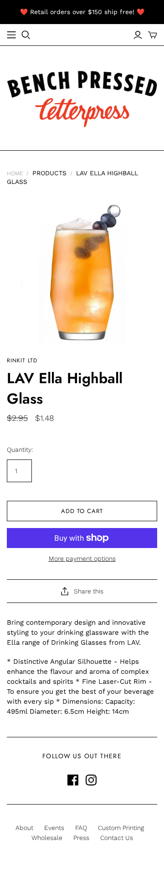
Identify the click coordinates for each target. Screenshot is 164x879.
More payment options (82, 558)
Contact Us (116, 837)
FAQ (81, 827)
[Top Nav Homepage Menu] (11, 35)
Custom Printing (121, 827)
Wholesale (46, 837)
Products (49, 173)
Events (54, 827)
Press (81, 837)
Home (15, 173)
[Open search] (26, 35)
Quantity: (20, 449)
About (24, 827)
